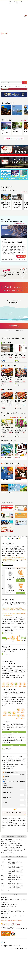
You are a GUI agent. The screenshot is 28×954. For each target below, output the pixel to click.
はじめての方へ (10, 2)
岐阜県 (17, 871)
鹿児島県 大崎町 (4, 479)
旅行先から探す (3, 86)
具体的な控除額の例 (5, 917)
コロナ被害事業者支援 (6, 850)
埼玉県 (22, 866)
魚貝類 (10, 839)
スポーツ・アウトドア (17, 850)
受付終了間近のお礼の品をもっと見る (18, 417)
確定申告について (14, 732)
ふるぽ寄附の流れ (7, 748)
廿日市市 (18, 201)
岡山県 (17, 879)
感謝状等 (18, 847)
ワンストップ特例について (14, 745)
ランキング (8, 330)
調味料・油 (18, 845)
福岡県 (9, 886)
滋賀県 (16, 361)
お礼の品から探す (20, 580)
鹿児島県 (3, 385)
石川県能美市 (19, 457)
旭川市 (5, 361)
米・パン (18, 839)
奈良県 (13, 877)
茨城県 (9, 866)
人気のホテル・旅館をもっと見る (14, 138)
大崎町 (6, 385)
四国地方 (2, 883)
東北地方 (2, 861)
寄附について (13, 906)
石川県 (16, 436)
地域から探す (19, 330)
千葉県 (9, 867)
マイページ (18, 2)
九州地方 (3, 383)
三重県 (9, 875)
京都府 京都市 (18, 479)
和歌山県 (18, 877)
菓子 (23, 843)
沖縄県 (9, 890)
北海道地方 (3, 360)
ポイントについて (5, 906)
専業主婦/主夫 (11, 781)
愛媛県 (17, 883)
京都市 (19, 385)
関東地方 (2, 865)
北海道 (2, 361)
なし (5, 781)
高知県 (22, 883)
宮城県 (17, 862)
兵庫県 (9, 877)
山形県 (9, 863)
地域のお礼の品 (4, 849)
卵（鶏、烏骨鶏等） (13, 849)
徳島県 (9, 883)
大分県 (9, 887)
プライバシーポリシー (18, 945)
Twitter (4, 942)
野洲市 (19, 361)
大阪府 (22, 875)
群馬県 (17, 866)
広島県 (14, 201)
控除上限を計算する (8, 768)
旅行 (2, 839)
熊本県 (22, 886)
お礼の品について (16, 904)
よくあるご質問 (15, 2)
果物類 (6, 839)
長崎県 (17, 886)
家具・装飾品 (7, 845)
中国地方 (2, 879)
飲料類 (19, 843)
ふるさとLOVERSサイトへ (20, 223)
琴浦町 (5, 436)
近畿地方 (16, 360)
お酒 (14, 841)
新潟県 (3, 201)
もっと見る (23, 120)
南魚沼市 (7, 201)
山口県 (9, 881)
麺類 (2, 845)
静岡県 (22, 871)
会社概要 (10, 945)
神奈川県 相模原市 (7, 457)
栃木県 (13, 866)
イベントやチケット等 (6, 843)
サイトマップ (3, 946)
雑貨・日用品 (4, 847)
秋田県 (22, 862)
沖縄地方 (2, 889)
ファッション (11, 847)
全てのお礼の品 (24, 86)
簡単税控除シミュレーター (6, 915)
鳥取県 (2, 436)
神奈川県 (18, 867)
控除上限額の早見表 (18, 915)
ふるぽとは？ (6, 654)
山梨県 (9, 871)
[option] (5, 110)
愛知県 (25, 201)
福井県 (22, 870)
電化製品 (11, 852)
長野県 (13, 871)
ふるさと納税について (6, 904)
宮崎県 (13, 887)
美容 (13, 845)
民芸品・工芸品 (4, 852)
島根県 (13, 879)
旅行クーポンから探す (10, 86)
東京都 (13, 867)
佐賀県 (13, 886)
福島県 (13, 863)
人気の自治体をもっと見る (20, 465)
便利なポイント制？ (8, 633)
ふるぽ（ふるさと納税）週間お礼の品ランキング (11, 920)
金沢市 (19, 436)
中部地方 (2, 869)
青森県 (9, 862)
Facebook (1, 942)
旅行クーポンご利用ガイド (17, 86)
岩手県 (13, 862)
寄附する (21, 2)
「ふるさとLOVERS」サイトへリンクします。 (14, 259)
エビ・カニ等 (4, 841)
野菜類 (9, 841)
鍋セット (22, 849)
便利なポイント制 (15, 899)
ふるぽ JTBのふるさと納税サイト (5, 42)
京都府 (16, 385)
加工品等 (14, 843)
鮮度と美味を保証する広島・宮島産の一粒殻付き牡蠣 (17, 204)
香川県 (13, 883)
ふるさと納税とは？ (8, 565)
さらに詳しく (21, 256)
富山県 (13, 870)
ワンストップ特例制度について (17, 911)
